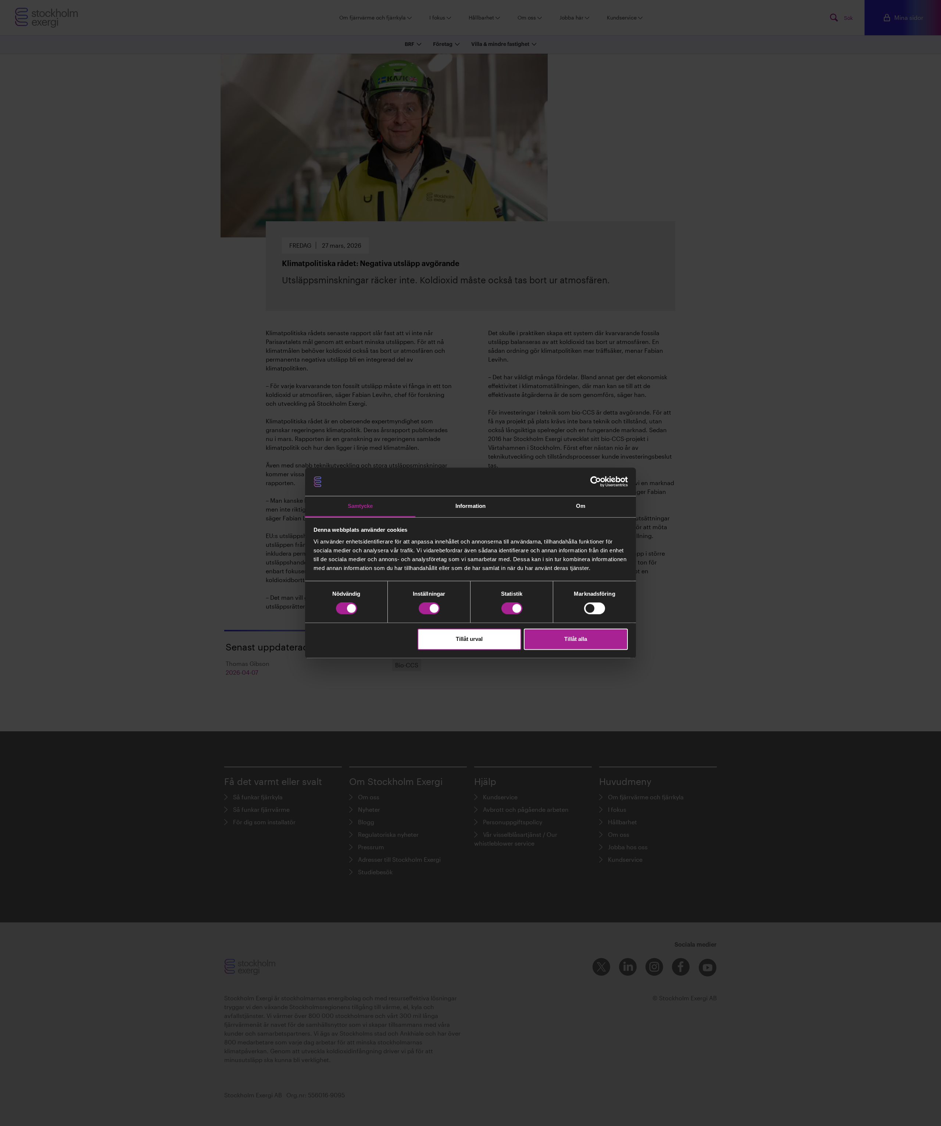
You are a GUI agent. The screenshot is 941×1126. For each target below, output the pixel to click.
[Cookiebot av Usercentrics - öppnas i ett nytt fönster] (595, 481)
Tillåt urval (469, 639)
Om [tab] (580, 506)
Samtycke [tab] (360, 506)
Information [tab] (470, 506)
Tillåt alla (575, 639)
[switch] (429, 608)
